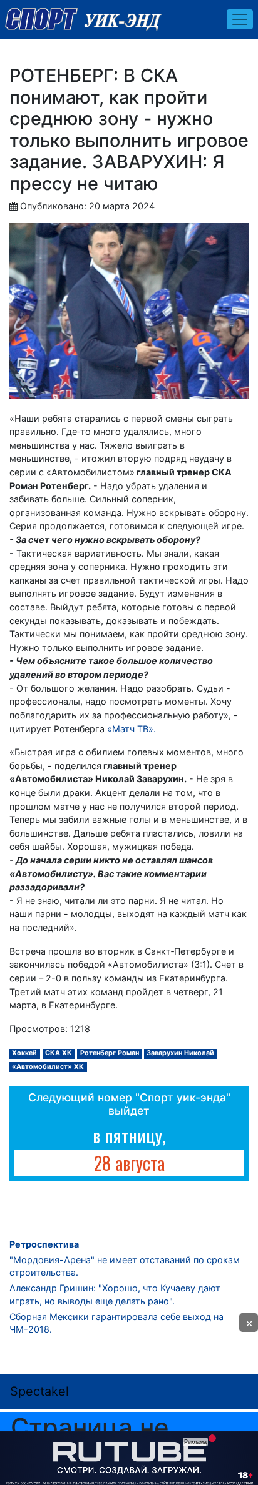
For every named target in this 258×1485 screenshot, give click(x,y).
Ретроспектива (44, 1244)
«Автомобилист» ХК (48, 1067)
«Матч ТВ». (131, 728)
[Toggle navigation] (240, 19)
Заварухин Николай (180, 1053)
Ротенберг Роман (109, 1053)
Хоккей (24, 1053)
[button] (248, 1322)
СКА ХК (58, 1053)
